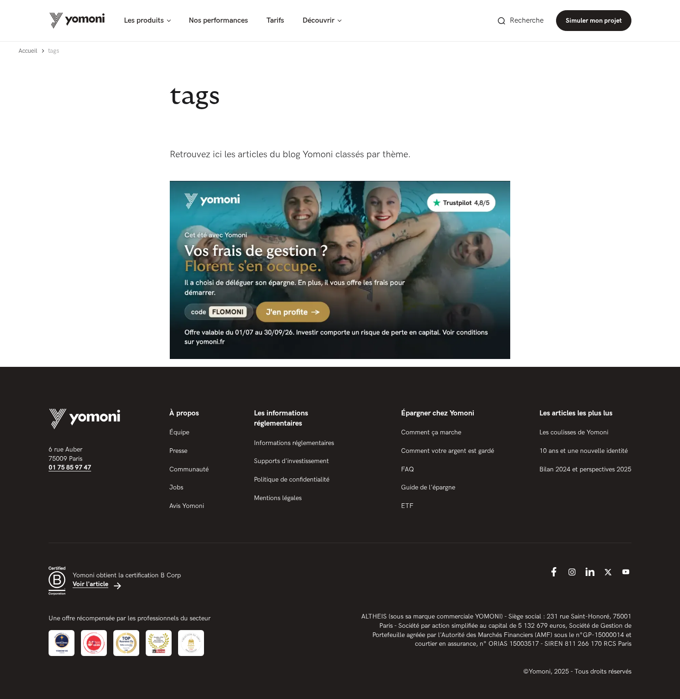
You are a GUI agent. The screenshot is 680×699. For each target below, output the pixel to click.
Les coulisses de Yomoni (573, 432)
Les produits (144, 20)
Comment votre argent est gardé (447, 451)
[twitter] (607, 571)
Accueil (28, 51)
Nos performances (218, 20)
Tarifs (275, 20)
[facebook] (553, 571)
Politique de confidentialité (291, 479)
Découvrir (318, 20)
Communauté (189, 469)
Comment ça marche (431, 432)
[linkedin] (589, 571)
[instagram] (571, 571)
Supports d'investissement (291, 461)
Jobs (176, 487)
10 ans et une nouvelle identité (583, 451)
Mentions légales (278, 498)
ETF (407, 506)
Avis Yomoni (186, 506)
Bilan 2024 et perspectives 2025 (585, 469)
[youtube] (625, 571)
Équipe (179, 432)
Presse (178, 451)
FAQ (407, 469)
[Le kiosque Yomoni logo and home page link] (77, 20)
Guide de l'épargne (428, 487)
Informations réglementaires (294, 443)
